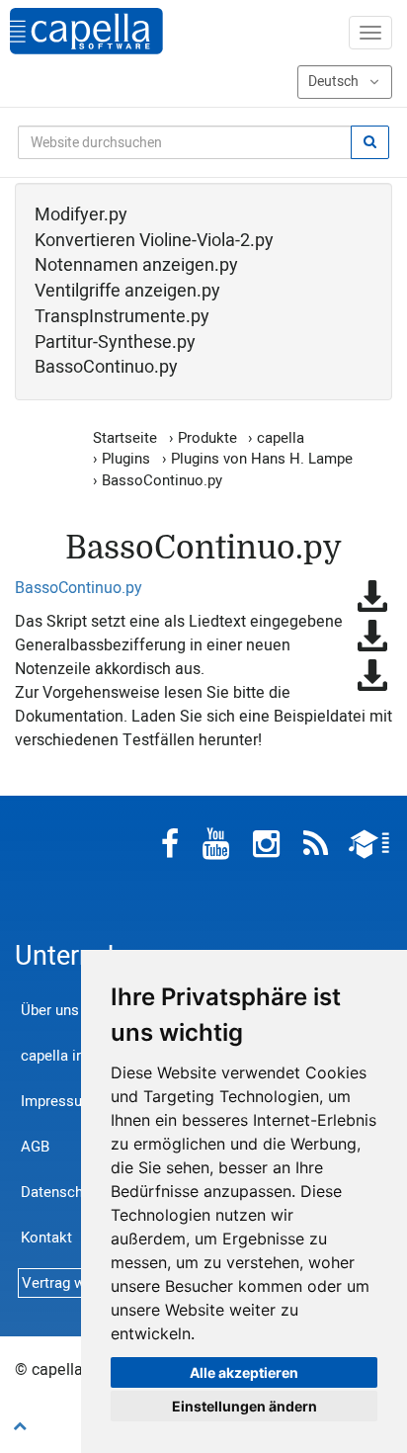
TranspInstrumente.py (122, 317)
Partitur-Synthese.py (115, 343)
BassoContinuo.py (106, 368)
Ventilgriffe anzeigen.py (127, 291)
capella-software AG (86, 31)
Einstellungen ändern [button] (244, 1406)
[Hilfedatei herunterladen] (372, 635)
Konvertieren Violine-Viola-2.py (154, 241)
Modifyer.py (81, 215)
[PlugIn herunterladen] (372, 596)
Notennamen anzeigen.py (136, 266)
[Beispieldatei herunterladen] (372, 675)
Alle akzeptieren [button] (244, 1372)
